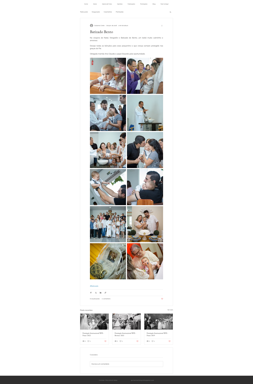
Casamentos (108, 12)
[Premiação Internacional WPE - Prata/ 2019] (158, 322)
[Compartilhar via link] (105, 293)
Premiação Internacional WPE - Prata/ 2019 (157, 334)
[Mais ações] (162, 25)
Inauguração (96, 12)
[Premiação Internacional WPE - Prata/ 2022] (94, 322)
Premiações (119, 12)
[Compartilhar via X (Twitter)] (96, 293)
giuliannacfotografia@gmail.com (142, 380)
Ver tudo (170, 310)
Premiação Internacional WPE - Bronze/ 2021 (125, 334)
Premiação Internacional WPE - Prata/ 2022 (93, 334)
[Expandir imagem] (108, 76)
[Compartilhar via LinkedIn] (100, 293)
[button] (170, 12)
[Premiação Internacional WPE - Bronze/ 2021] (126, 322)
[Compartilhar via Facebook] (91, 293)
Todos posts (84, 12)
